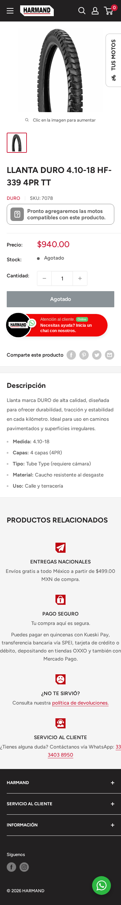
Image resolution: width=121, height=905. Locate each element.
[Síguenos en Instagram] (24, 867)
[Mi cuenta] (95, 10)
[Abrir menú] (10, 10)
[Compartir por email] (109, 355)
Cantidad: (18, 276)
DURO (13, 198)
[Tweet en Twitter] (97, 355)
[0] (109, 11)
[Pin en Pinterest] (84, 355)
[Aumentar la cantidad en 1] (80, 278)
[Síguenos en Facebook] (11, 867)
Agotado (60, 299)
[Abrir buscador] (82, 10)
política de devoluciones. (80, 703)
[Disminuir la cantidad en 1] (44, 278)
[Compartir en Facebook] (71, 355)
